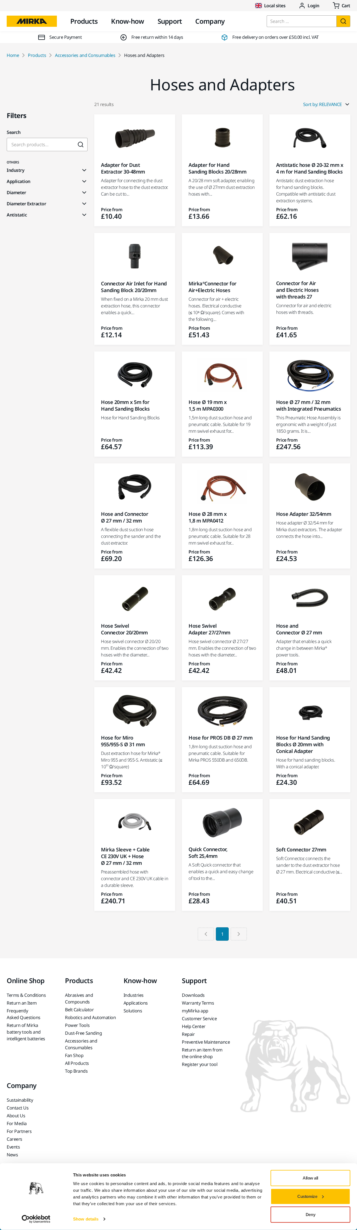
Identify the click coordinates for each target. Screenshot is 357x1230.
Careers (14, 1139)
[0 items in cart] (341, 5)
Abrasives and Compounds (79, 998)
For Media (17, 1123)
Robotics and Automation (90, 1017)
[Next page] (239, 934)
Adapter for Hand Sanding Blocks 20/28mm (217, 168)
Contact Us (17, 1108)
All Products (77, 1063)
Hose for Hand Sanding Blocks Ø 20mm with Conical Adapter (303, 744)
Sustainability (20, 1100)
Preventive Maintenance (206, 1042)
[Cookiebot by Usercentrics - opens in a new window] (36, 1219)
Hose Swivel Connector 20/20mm (124, 629)
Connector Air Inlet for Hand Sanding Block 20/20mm (134, 286)
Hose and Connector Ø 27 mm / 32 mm (124, 517)
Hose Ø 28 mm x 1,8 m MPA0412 (207, 517)
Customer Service (199, 1018)
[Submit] (81, 144)
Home (13, 55)
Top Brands (76, 1071)
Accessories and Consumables (85, 55)
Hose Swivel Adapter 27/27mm (209, 629)
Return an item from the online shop (202, 1053)
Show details (85, 1219)
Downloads (193, 995)
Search (13, 132)
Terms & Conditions (26, 995)
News (12, 1155)
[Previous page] (206, 934)
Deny (310, 1214)
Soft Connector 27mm (301, 849)
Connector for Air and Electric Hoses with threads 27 (297, 290)
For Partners (19, 1131)
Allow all (310, 1178)
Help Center (194, 1026)
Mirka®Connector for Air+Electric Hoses (213, 286)
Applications (136, 1003)
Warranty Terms (198, 1003)
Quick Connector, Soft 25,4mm (208, 852)
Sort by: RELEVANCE (322, 104)
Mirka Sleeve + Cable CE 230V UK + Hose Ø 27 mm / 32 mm (125, 856)
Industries (134, 995)
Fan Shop (74, 1055)
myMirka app (195, 1011)
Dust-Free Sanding (83, 1033)
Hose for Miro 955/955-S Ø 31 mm (123, 741)
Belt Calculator (79, 1010)
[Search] (343, 21)
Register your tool (199, 1064)
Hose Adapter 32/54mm (303, 514)
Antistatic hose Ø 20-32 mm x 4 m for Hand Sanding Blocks (309, 168)
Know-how (127, 21)
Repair (188, 1034)
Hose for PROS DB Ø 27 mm (220, 737)
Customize (307, 1196)
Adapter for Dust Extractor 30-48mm (123, 168)
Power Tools (77, 1025)
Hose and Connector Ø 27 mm (299, 629)
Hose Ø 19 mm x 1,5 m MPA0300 (207, 405)
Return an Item (22, 1003)
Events (13, 1147)
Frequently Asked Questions (23, 1014)
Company (210, 21)
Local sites (275, 6)
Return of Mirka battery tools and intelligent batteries (26, 1032)
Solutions (133, 1011)
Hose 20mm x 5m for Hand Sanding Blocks (125, 405)
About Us (16, 1116)
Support (170, 21)
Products (84, 21)
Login (313, 6)
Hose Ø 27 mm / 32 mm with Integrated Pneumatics (308, 405)
